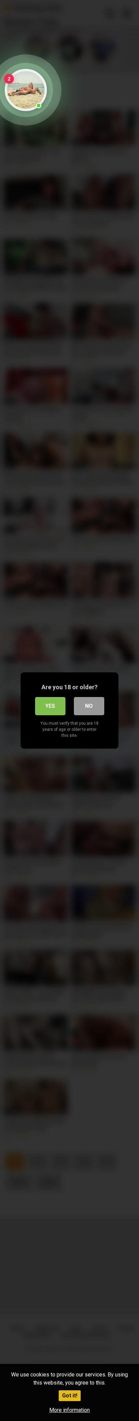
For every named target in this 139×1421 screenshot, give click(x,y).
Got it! (69, 1395)
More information (69, 1410)
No (89, 706)
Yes (50, 706)
